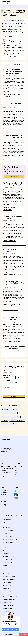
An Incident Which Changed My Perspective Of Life (15, 283)
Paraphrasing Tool (4, 476)
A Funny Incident (5, 413)
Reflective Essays (7, 585)
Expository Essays (7, 562)
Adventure (4, 420)
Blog (15, 478)
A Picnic (14, 413)
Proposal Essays (7, 582)
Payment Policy (4, 496)
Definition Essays (7, 548)
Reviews (15, 472)
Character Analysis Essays (9, 599)
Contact (15, 468)
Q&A (15, 481)
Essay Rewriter (4, 474)
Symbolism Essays (7, 602)
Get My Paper (14, 176)
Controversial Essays (8, 542)
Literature (16, 483)
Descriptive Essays (7, 550)
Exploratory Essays (7, 559)
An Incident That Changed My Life (12, 319)
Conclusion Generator (5, 472)
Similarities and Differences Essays (11, 596)
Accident (17, 416)
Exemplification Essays (8, 556)
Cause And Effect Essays (9, 527)
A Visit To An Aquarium (6, 416)
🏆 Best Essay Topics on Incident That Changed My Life (14, 48)
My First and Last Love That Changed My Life (14, 136)
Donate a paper (17, 476)
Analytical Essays (7, 519)
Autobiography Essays (8, 525)
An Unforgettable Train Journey (17, 420)
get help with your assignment (10, 629)
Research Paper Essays (8, 588)
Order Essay (3, 478)
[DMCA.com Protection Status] (16, 498)
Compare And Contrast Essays (10, 539)
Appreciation (5, 423)
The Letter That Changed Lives (15, 104)
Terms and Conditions (5, 490)
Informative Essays (7, 565)
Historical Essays (7, 611)
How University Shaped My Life (14, 217)
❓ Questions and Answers (9, 56)
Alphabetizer (3, 470)
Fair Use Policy (4, 494)
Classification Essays (8, 530)
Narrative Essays (7, 568)
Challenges (14, 423)
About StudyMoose (18, 466)
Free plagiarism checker (6, 466)
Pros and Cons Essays (8, 634)
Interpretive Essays (7, 608)
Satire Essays (6, 594)
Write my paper (14, 396)
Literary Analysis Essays (8, 605)
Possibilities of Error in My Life (14, 250)
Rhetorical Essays (7, 591)
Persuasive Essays (7, 573)
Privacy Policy (4, 492)
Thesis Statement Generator (7, 468)
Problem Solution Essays (9, 576)
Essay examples (14, 64)
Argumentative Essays (8, 522)
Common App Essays (8, 536)
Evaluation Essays (7, 553)
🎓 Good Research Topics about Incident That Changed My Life (13, 54)
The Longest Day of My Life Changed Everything (15, 184)
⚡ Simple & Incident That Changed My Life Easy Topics (14, 51)
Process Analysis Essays (9, 579)
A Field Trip (15, 409)
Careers (15, 470)
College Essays (6, 533)
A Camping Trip (5, 409)
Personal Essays (7, 571)
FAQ (15, 474)
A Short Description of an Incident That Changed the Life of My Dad (15, 71)
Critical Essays (6, 545)
